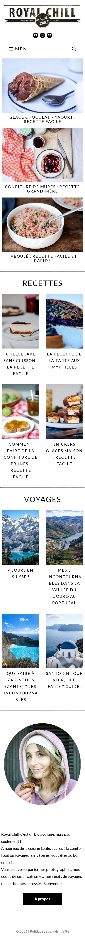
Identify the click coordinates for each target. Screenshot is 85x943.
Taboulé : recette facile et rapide (42, 258)
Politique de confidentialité (49, 931)
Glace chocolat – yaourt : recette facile (42, 119)
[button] (74, 48)
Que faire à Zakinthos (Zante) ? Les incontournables (21, 686)
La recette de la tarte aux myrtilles (64, 360)
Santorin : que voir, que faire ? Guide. (64, 680)
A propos (42, 899)
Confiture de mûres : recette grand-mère (42, 188)
